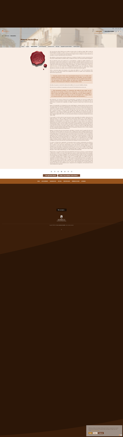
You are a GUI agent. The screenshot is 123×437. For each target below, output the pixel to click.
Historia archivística (34, 46)
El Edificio (27, 46)
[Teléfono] (118, 28)
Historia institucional (42, 46)
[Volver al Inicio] (7, 31)
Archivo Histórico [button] (99, 31)
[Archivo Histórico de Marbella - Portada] (93, 31)
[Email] (120, 28)
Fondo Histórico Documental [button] (109, 31)
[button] (113, 28)
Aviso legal (57, 46)
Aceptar (90, 433)
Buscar (38, 181)
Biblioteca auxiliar (76, 46)
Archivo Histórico (24, 41)
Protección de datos (66, 181)
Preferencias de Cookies (75, 181)
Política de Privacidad (95, 430)
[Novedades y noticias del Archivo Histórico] (116, 31)
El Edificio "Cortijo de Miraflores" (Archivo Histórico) (68, 175)
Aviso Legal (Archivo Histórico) (50, 175)
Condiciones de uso (51, 46)
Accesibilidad (83, 181)
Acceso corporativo (45, 181)
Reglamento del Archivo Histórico (66, 46)
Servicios (22, 46)
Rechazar (95, 433)
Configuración (101, 433)
